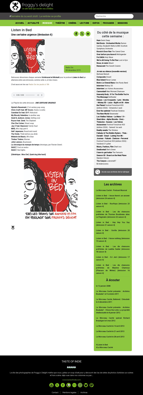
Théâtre (60, 23)
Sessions (123, 23)
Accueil (20, 23)
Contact (55, 392)
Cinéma (72, 23)
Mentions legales (69, 392)
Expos (96, 23)
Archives (83, 392)
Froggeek (108, 23)
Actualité (33, 23)
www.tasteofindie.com (71, 380)
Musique (47, 23)
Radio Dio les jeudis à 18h (39, 84)
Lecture (84, 23)
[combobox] (114, 16)
